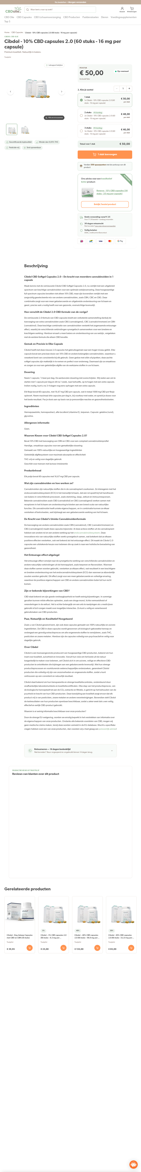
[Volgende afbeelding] (61, 91)
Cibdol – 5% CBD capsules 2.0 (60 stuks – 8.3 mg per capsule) (53, 936)
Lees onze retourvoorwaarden (105, 226)
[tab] (11, 129)
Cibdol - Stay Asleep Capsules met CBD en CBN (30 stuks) (19, 936)
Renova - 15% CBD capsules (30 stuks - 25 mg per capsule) (112, 192)
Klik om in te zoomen (55, 118)
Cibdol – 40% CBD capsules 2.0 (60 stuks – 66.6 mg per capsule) (86, 936)
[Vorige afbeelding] (10, 91)
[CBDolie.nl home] (14, 10)
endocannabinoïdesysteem (87, 533)
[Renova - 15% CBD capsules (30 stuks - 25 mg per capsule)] (87, 192)
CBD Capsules (17, 33)
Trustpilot (7, 57)
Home (6, 33)
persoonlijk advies (107, 729)
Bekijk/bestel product (105, 204)
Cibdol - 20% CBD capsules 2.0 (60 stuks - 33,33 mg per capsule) (120, 936)
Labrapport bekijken (56, 65)
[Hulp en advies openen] (133, 1164)
